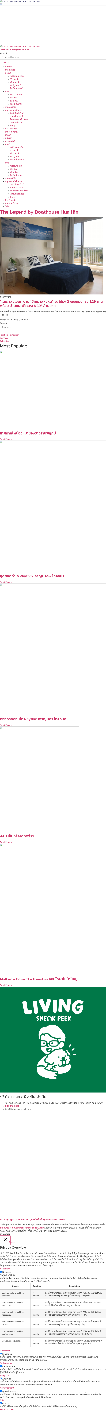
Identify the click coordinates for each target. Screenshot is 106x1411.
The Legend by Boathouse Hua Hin (39, 212)
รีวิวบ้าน (13, 97)
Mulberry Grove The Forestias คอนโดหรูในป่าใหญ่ (39, 979)
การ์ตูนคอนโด (16, 85)
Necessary (7, 1272)
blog (12, 125)
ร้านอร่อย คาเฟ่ (16, 116)
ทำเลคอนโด (15, 82)
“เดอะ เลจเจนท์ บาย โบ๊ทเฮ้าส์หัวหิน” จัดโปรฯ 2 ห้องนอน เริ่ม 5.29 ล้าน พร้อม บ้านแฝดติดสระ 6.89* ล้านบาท (51, 304)
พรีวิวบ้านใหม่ (16, 94)
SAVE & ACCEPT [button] (7, 1409)
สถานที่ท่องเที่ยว (17, 122)
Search (3, 53)
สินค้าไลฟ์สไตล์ (17, 113)
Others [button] (3, 1400)
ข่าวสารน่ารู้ (10, 69)
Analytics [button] (4, 1375)
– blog (3, 1175)
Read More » (6, 439)
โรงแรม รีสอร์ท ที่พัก (19, 119)
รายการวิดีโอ (10, 106)
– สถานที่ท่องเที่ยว (8, 1184)
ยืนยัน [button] (7, 1233)
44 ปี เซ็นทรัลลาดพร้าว (17, 836)
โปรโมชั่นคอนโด (17, 88)
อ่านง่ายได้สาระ (11, 131)
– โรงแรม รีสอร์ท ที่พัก (9, 1188)
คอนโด (8, 72)
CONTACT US (9, 1214)
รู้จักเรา (8, 134)
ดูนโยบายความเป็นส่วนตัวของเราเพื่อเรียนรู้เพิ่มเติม (22, 1227)
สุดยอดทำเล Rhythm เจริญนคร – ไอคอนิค (32, 576)
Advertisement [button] (7, 1387)
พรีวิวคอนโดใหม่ (17, 75)
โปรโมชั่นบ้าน (16, 103)
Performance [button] (6, 1363)
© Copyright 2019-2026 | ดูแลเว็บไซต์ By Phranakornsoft (32, 1219)
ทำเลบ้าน (14, 100)
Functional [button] (5, 1350)
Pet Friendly (11, 128)
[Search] (2, 332)
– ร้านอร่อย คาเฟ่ (7, 1178)
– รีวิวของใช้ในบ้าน (8, 1181)
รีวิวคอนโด (14, 79)
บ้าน (7, 91)
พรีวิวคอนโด (8, 1130)
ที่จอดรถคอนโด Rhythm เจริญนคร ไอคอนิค (33, 719)
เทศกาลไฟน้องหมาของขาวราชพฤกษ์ (28, 433)
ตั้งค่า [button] (2, 1233)
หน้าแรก (8, 66)
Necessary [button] (5, 1268)
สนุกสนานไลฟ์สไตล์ (13, 110)
